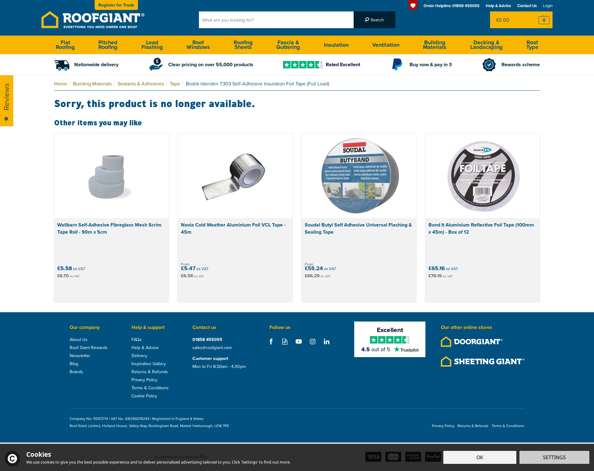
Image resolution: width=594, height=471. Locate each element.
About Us (79, 339)
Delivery (139, 355)
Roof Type (532, 44)
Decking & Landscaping (486, 44)
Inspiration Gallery (148, 364)
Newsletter (80, 355)
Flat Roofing (65, 44)
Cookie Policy (144, 396)
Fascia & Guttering (288, 44)
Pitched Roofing (108, 44)
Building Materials (434, 44)
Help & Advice (145, 347)
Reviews (6, 97)
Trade (116, 5)
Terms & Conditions (150, 388)
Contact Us (527, 6)
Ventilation (385, 45)
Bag (508, 19)
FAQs (136, 339)
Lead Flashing (152, 44)
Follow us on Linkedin (326, 341)
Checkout (540, 19)
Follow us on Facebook (271, 341)
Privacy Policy (144, 380)
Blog (74, 364)
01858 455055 (207, 339)
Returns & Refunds (149, 372)
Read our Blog (285, 341)
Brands (76, 372)
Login (548, 5)
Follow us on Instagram (312, 341)
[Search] (374, 19)
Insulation (336, 45)
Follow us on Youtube (299, 341)
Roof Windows (198, 44)
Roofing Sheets (243, 44)
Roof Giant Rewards (89, 347)
